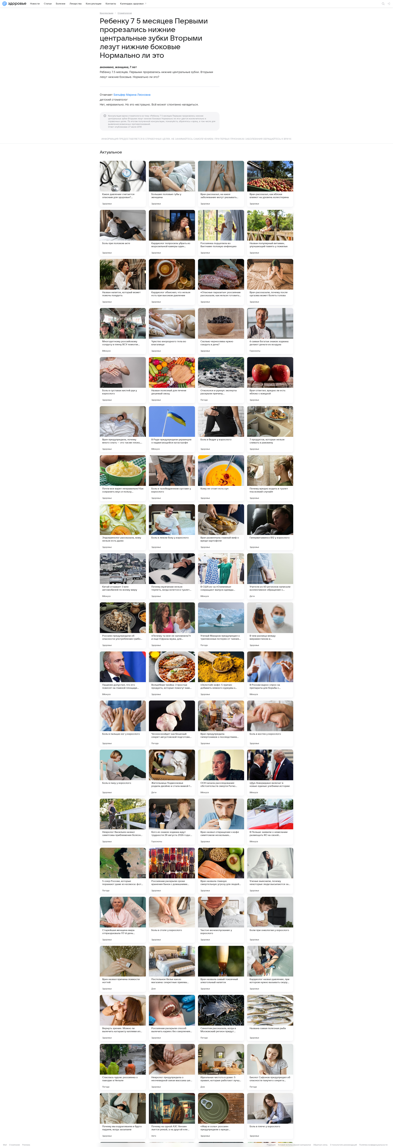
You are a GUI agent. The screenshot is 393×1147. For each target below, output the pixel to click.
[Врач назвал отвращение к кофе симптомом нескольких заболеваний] (221, 822)
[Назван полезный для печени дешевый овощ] (172, 380)
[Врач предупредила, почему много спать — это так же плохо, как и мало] (123, 429)
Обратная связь (320, 1145)
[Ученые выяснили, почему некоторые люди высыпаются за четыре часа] (270, 871)
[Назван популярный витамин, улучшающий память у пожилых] (270, 233)
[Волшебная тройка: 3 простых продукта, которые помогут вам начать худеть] (172, 674)
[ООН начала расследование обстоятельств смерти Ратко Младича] (221, 773)
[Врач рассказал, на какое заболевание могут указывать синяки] (221, 184)
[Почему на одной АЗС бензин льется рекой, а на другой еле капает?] (172, 1116)
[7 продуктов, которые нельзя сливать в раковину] (270, 429)
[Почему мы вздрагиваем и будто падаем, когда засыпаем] (123, 1116)
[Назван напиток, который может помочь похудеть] (123, 282)
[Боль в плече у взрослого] (270, 1116)
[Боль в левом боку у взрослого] (172, 527)
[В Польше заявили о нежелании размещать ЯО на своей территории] (270, 822)
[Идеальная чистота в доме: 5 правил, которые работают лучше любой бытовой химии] (221, 1067)
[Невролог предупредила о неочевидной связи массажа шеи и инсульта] (172, 1067)
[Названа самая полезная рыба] (270, 1018)
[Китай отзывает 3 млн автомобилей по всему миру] (123, 576)
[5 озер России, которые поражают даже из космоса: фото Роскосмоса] (123, 871)
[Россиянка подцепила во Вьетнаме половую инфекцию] (221, 233)
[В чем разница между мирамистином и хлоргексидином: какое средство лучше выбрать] (270, 625)
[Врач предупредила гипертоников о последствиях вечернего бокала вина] (221, 724)
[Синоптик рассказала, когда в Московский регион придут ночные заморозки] (221, 1018)
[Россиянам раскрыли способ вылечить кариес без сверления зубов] (172, 1018)
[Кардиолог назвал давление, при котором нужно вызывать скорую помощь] (270, 969)
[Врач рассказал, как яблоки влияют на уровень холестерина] (270, 184)
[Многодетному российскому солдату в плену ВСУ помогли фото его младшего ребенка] (123, 331)
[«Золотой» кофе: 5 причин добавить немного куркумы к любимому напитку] (221, 674)
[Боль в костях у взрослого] (270, 724)
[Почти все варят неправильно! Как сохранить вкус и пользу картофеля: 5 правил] (123, 478)
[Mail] (4, 3)
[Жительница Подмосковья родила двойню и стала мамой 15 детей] (172, 773)
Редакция (271, 1145)
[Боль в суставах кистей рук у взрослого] (123, 380)
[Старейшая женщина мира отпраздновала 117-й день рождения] (123, 920)
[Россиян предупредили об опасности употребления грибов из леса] (123, 625)
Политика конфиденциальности (373, 1145)
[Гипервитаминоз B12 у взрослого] (270, 527)
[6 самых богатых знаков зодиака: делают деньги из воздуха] (270, 331)
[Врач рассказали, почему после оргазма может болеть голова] (270, 282)
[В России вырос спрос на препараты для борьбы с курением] (270, 674)
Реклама (26, 1145)
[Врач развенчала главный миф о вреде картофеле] (221, 527)
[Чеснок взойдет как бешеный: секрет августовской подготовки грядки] (172, 724)
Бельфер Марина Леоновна (132, 94)
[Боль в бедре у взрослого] (221, 429)
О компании (14, 1145)
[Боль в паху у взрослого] (123, 773)
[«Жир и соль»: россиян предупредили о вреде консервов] (221, 1116)
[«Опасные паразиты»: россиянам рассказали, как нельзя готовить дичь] (221, 282)
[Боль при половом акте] (123, 233)
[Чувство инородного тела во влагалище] (172, 331)
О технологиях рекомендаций (343, 1145)
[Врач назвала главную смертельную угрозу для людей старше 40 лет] (221, 871)
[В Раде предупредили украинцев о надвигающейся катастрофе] (172, 429)
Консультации (106, 13)
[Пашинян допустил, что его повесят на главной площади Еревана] (123, 674)
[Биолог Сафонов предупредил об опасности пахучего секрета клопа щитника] (270, 1067)
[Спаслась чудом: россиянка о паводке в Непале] (123, 1067)
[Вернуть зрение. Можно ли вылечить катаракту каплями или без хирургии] (123, 1018)
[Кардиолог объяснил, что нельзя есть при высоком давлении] (172, 282)
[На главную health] (16, 3)
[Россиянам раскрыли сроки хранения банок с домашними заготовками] (172, 871)
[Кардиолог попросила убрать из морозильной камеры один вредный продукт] (172, 233)
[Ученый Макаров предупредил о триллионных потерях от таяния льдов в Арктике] (221, 625)
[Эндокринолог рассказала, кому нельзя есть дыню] (123, 527)
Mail (5, 1145)
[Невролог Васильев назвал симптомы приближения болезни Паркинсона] (123, 822)
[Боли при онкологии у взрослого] (270, 920)
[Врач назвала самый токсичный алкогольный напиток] (221, 969)
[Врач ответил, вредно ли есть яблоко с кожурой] (270, 380)
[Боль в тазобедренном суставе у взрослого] (172, 478)
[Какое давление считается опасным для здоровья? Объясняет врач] (123, 184)
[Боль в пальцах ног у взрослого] (123, 724)
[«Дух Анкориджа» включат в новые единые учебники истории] (270, 773)
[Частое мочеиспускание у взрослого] (221, 920)
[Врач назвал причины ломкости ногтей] (123, 969)
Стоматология (125, 13)
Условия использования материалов (294, 1145)
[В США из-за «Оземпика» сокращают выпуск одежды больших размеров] (221, 576)
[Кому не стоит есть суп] (221, 478)
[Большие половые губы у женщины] (172, 184)
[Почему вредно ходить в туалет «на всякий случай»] (270, 478)
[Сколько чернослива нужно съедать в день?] (221, 331)
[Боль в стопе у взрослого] (172, 920)
